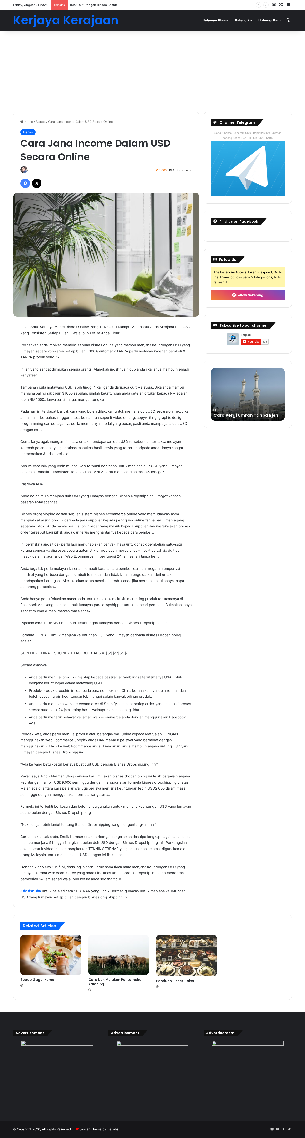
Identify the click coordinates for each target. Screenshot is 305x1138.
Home (28, 122)
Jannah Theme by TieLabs (99, 1129)
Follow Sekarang (249, 295)
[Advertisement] (152, 71)
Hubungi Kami (269, 20)
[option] (248, 394)
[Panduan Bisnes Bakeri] (186, 955)
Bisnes (41, 122)
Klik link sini (30, 891)
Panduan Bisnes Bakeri (175, 980)
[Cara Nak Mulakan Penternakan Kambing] (118, 955)
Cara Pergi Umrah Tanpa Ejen (246, 415)
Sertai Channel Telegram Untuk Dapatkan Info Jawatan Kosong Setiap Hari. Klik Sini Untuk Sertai (247, 135)
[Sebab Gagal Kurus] (50, 955)
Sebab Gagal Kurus (37, 979)
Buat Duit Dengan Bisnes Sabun (93, 5)
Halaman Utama (215, 20)
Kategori (242, 20)
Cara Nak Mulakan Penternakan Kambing (116, 982)
